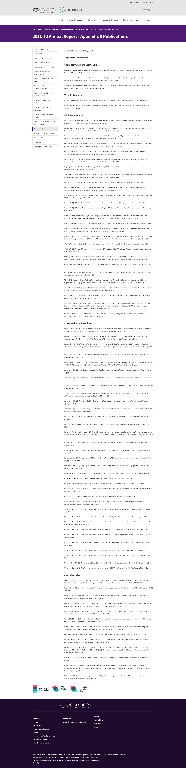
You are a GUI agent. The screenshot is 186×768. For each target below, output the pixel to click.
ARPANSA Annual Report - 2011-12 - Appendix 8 (79, 51)
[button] (62, 705)
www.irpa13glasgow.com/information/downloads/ (126, 218)
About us (36, 718)
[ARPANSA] (57, 10)
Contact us (67, 718)
